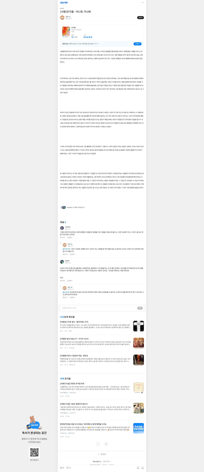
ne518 (67, 261)
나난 (69, 244)
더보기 (143, 2)
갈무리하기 (138, 468)
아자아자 (67, 227)
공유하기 (143, 468)
